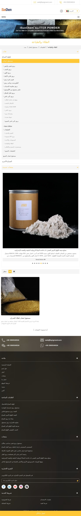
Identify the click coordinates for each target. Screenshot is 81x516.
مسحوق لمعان (33, 47)
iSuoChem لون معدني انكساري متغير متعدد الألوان (40, 250)
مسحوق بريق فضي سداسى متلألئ (12, 443)
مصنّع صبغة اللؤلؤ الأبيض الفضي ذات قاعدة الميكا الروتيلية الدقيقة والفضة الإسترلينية (26, 458)
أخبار (3, 372)
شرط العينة (43, 503)
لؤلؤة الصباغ (6, 57)
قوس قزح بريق (9, 79)
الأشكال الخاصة (9, 103)
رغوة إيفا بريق (9, 114)
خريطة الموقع (6, 383)
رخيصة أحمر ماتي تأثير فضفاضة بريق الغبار (14, 454)
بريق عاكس (8, 110)
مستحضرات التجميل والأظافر (13, 147)
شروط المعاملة (6, 503)
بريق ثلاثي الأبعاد (9, 76)
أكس (3, 391)
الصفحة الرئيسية (6, 365)
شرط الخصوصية (6, 500)
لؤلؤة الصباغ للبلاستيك (8, 404)
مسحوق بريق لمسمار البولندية (10, 408)
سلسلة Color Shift (10, 107)
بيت (25, 47)
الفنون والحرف (9, 133)
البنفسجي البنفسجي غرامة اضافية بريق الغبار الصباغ (17, 447)
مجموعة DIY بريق (10, 137)
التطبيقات (43, 47)
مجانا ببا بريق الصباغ (7, 419)
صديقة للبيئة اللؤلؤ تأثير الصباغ (10, 426)
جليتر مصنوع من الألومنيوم (12, 90)
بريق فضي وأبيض (9, 66)
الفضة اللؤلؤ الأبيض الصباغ (9, 415)
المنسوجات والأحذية (10, 140)
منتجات (4, 376)
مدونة (3, 387)
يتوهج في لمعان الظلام (11, 100)
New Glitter (8, 126)
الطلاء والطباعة (9, 144)
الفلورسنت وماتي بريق (11, 83)
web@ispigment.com (44, 2)
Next (75, 171)
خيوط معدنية (8, 117)
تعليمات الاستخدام (45, 500)
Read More (40, 257)
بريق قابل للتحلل (9, 93)
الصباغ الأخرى (7, 161)
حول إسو (4, 369)
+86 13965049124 (69, 2)
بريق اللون (7, 73)
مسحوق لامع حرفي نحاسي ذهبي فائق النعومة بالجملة (17, 451)
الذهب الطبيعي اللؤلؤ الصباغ (10, 430)
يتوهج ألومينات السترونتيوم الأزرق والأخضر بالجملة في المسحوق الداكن (22, 462)
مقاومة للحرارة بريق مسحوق (10, 422)
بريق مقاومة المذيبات (11, 86)
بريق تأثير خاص (9, 96)
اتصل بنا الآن (40, 513)
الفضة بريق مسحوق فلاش (9, 411)
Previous (71, 171)
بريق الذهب (7, 69)
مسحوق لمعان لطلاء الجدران (20, 318)
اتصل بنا (4, 380)
